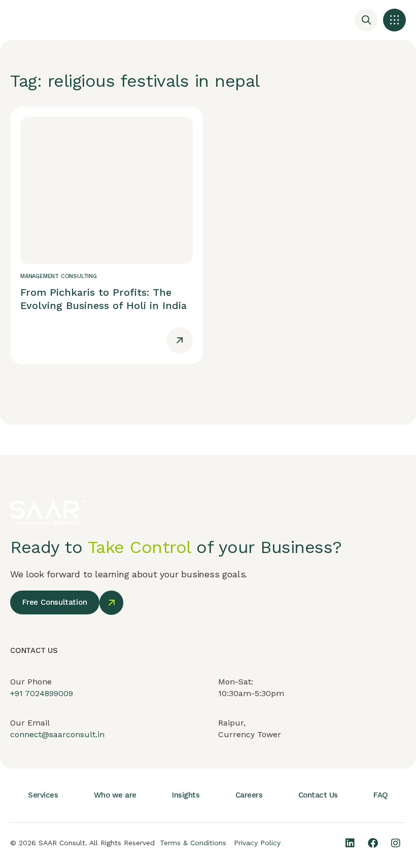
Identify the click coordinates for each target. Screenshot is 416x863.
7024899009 (49, 693)
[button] (394, 20)
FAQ (380, 795)
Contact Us (318, 795)
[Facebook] (373, 843)
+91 (17, 693)
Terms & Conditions (193, 843)
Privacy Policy (257, 843)
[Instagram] (396, 843)
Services (43, 795)
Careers (249, 795)
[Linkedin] (350, 843)
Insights (185, 795)
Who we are (115, 795)
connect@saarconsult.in (57, 734)
